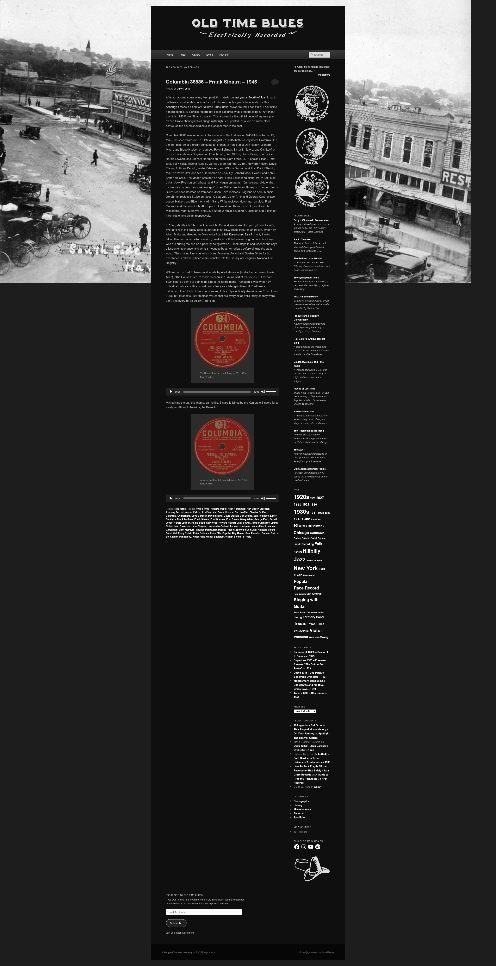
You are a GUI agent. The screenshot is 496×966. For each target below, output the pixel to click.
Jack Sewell (243, 522)
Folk (318, 543)
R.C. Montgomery (205, 952)
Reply (247, 536)
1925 (312, 498)
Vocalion (301, 636)
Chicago (301, 532)
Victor (316, 630)
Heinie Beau (198, 522)
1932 (321, 512)
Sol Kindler (172, 536)
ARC (307, 519)
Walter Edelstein (215, 536)
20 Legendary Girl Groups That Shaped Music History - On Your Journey (311, 729)
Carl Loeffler (241, 512)
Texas (300, 623)
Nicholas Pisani (266, 529)
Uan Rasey (185, 536)
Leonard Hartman (240, 526)
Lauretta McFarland (218, 526)
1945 (206, 508)
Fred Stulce (232, 519)
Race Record (306, 588)
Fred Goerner (217, 519)
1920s (301, 497)
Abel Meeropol (218, 508)
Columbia (171, 515)
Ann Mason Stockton (258, 508)
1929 (305, 504)
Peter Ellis (215, 533)
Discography (301, 801)
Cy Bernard (183, 515)
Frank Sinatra (201, 519)
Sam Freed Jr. (253, 533)
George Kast (261, 519)
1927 (320, 497)
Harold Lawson (182, 522)
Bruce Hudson (225, 512)
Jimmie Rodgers (314, 560)
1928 (297, 504)
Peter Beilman (201, 533)
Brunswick (316, 526)
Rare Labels (300, 593)
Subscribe (176, 923)
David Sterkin (231, 515)
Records (181, 508)
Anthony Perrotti (175, 512)
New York (306, 568)
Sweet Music (317, 612)
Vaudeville (301, 631)
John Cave (180, 526)
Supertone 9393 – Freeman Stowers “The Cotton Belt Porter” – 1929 (310, 664)
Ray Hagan (238, 533)
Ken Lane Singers (196, 526)
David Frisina (215, 515)
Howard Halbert (227, 522)
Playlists (224, 54)
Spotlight (299, 817)
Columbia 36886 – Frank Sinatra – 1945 (211, 81)
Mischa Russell (226, 529)
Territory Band (313, 617)
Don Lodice (246, 515)
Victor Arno (198, 536)
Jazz (299, 559)
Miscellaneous (302, 809)
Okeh (298, 574)
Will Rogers (324, 74)
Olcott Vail (171, 533)
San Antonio (314, 593)
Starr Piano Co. (302, 612)
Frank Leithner (185, 519)
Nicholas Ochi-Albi (246, 529)
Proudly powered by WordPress (316, 952)
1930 (313, 504)
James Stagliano (260, 522)
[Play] (171, 392)
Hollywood (211, 522)
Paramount (309, 575)
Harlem (298, 551)
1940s (199, 508)
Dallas (297, 538)
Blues (300, 525)
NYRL (322, 569)
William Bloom (233, 536)
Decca (321, 538)
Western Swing (318, 637)
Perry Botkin (185, 533)
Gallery (196, 54)
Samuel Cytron (270, 533)
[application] (222, 392)
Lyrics (209, 54)
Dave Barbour (199, 515)
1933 (327, 512)
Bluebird (316, 519)
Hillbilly (311, 550)
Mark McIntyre (187, 529)
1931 (313, 512)
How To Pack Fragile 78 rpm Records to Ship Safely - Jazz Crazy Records (311, 770)
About (183, 54)
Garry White (246, 519)
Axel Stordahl (209, 512)
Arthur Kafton (192, 512)
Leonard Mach (258, 526)
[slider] (271, 391)
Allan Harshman (236, 508)
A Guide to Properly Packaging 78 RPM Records (311, 778)
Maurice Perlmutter (206, 529)
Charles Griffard (258, 512)
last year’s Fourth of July (250, 97)
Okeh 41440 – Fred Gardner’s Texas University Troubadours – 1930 (312, 758)
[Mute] (263, 392)
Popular (226, 533)
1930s (301, 511)
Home (170, 54)
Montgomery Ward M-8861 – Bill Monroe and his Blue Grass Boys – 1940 (310, 685)
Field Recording (304, 544)
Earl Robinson (261, 515)
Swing (298, 617)
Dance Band (309, 538)
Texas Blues (316, 624)
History (298, 805)
